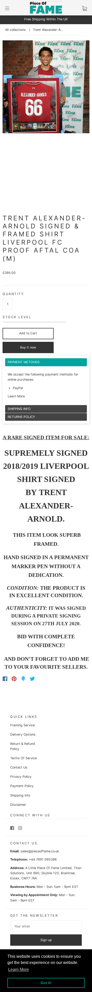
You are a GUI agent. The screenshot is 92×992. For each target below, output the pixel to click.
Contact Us (18, 767)
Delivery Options (23, 734)
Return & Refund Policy (22, 746)
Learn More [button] (18, 969)
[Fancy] (23, 678)
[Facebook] (5, 678)
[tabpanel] (46, 381)
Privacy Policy (20, 777)
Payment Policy (21, 786)
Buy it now (28, 347)
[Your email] (46, 926)
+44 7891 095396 (43, 859)
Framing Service (22, 725)
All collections (15, 30)
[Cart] (84, 8)
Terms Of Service (23, 758)
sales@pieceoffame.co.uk (39, 851)
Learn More (16, 396)
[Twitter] (32, 678)
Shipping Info (20, 795)
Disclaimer (18, 805)
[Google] (43, 678)
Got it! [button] (46, 983)
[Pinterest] (14, 678)
